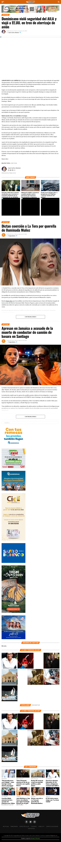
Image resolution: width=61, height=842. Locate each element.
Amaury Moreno (35, 838)
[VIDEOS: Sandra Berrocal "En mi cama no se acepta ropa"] (9, 693)
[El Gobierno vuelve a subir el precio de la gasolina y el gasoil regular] (26, 661)
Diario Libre (9, 301)
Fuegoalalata (11, 235)
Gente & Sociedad (52, 826)
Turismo (34, 826)
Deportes (31, 828)
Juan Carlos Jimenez (13, 32)
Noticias (14, 163)
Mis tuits (4, 646)
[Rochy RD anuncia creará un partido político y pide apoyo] (9, 677)
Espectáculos (24, 826)
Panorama (14, 826)
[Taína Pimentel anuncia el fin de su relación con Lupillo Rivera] (51, 661)
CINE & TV (41, 826)
